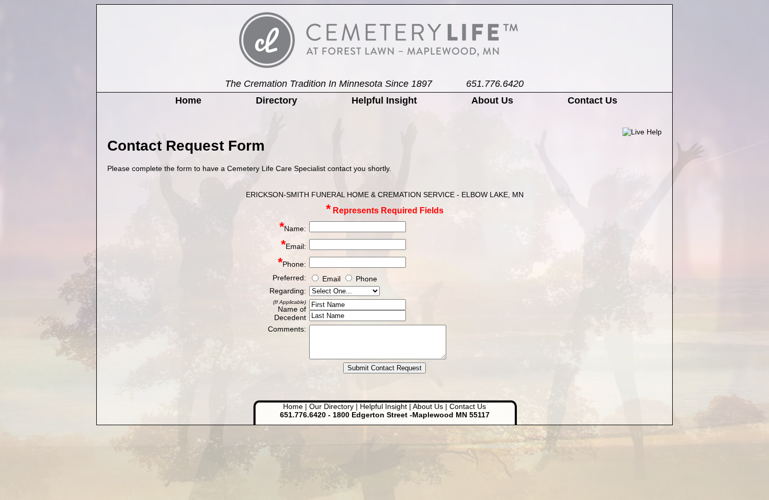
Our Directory (331, 406)
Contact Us (592, 100)
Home (188, 100)
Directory (276, 100)
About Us (492, 100)
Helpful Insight (384, 100)
